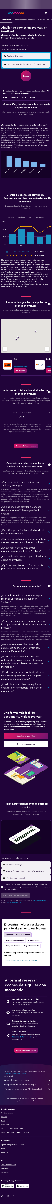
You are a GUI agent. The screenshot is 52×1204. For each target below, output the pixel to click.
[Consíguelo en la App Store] (22, 1186)
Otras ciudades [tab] (34, 940)
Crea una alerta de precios (22, 1037)
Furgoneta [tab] (40, 217)
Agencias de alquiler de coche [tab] (18, 935)
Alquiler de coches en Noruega (32, 1098)
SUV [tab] (30, 217)
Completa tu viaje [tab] (13, 946)
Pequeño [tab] (11, 217)
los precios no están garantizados (15, 1073)
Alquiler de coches (12, 1098)
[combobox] (15, 45)
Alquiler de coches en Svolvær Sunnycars (21, 960)
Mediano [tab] (21, 217)
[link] (20, 370)
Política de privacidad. (14, 902)
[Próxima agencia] (47, 349)
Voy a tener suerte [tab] (31, 946)
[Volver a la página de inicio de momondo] (16, 13)
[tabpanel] (26, 151)
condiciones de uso (39, 900)
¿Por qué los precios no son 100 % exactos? (23, 1089)
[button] (4, 13)
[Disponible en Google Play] (7, 1186)
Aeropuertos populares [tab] (15, 940)
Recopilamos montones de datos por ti (21, 1085)
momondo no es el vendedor (16, 1080)
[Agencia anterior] (5, 349)
